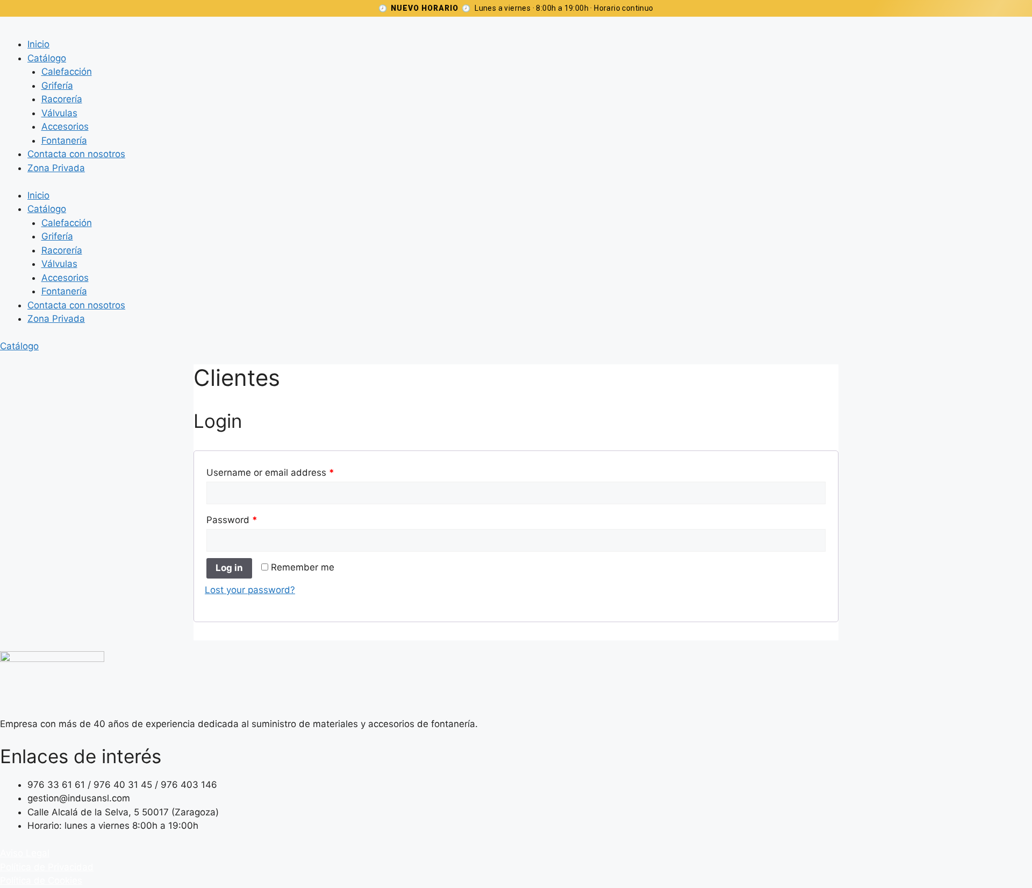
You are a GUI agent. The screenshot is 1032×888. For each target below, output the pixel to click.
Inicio (38, 44)
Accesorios (65, 126)
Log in (229, 567)
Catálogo (46, 58)
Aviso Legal (24, 853)
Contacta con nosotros (76, 154)
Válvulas (59, 113)
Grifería (57, 85)
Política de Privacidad (47, 867)
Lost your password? (250, 589)
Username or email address (270, 472)
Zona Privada (56, 168)
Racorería (61, 99)
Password (231, 520)
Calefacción (66, 71)
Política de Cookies (41, 880)
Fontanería (64, 140)
